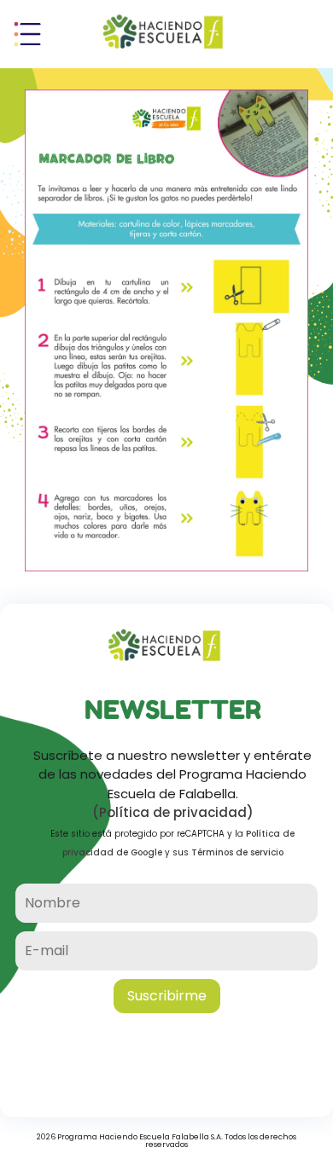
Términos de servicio (237, 852)
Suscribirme (167, 996)
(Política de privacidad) (173, 812)
